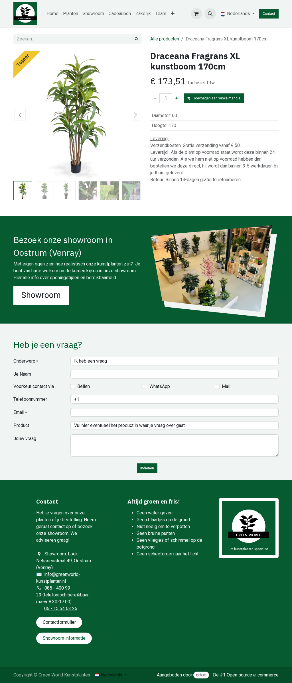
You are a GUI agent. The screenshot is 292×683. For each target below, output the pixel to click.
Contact (269, 14)
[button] (210, 13)
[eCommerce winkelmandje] (196, 13)
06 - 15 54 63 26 (60, 608)
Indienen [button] (147, 468)
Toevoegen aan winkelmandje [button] (216, 98)
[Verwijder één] (155, 98)
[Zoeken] (136, 39)
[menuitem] (52, 13)
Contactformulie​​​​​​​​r (59, 622)
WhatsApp (159, 386)
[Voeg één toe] (176, 98)
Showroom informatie (64, 638)
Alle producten (164, 39)
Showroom (41, 295)
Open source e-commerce (253, 675)
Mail (226, 386)
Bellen (83, 386)
